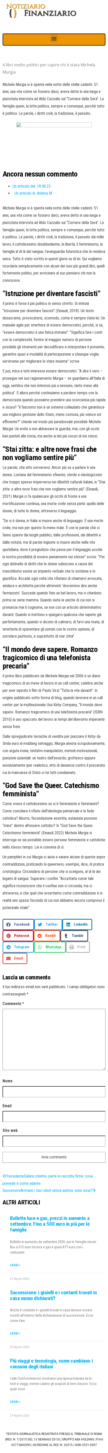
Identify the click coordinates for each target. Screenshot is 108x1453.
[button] (54, 38)
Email (7, 1105)
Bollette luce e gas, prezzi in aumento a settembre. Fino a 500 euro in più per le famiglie (49, 1224)
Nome (8, 1081)
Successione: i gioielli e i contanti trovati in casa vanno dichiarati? (53, 1295)
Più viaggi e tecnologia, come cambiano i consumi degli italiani (51, 1364)
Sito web (10, 1130)
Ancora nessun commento (40, 174)
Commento (13, 1003)
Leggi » (15, 1265)
